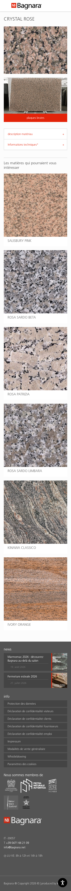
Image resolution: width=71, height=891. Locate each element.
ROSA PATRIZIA (19, 394)
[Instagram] (13, 865)
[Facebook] (6, 865)
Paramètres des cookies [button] (22, 764)
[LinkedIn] (21, 865)
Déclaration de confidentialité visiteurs (30, 711)
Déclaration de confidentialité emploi (30, 734)
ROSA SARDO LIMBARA (25, 471)
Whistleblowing (17, 756)
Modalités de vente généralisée (26, 749)
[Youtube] (28, 865)
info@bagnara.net (14, 847)
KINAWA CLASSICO (22, 547)
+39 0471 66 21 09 (17, 843)
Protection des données (22, 703)
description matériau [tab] (20, 134)
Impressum (14, 741)
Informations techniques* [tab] (23, 144)
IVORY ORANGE (19, 624)
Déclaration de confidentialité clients (29, 719)
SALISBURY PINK (19, 240)
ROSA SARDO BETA (22, 317)
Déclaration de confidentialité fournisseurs (33, 726)
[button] (28, 662)
